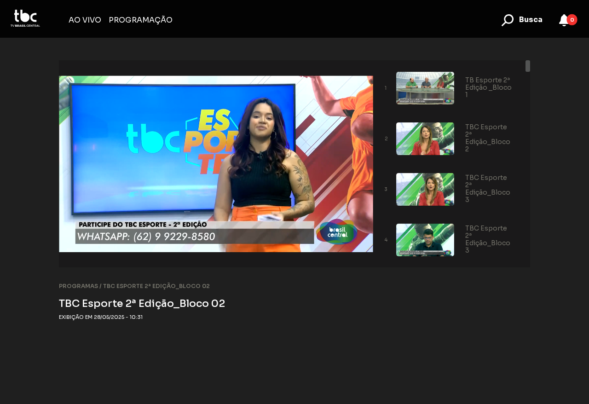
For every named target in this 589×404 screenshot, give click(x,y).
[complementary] (216, 163)
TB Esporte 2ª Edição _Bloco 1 (488, 87)
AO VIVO (85, 20)
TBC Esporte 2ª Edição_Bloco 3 (487, 188)
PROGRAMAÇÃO (141, 20)
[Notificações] (564, 20)
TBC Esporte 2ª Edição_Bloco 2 (487, 138)
